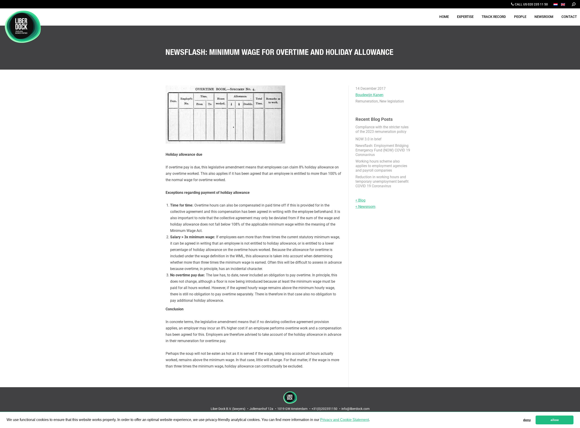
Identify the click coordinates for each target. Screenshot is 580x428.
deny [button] (527, 420)
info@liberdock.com (355, 409)
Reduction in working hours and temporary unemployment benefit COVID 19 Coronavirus (381, 181)
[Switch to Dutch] (556, 4)
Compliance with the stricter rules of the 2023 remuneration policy (381, 129)
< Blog (360, 200)
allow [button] (555, 420)
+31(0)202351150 (324, 409)
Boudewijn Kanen (369, 95)
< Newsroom (365, 206)
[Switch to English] (563, 4)
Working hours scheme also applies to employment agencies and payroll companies (381, 166)
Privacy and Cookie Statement (344, 420)
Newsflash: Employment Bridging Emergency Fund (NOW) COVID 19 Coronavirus (382, 150)
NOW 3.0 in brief (368, 139)
